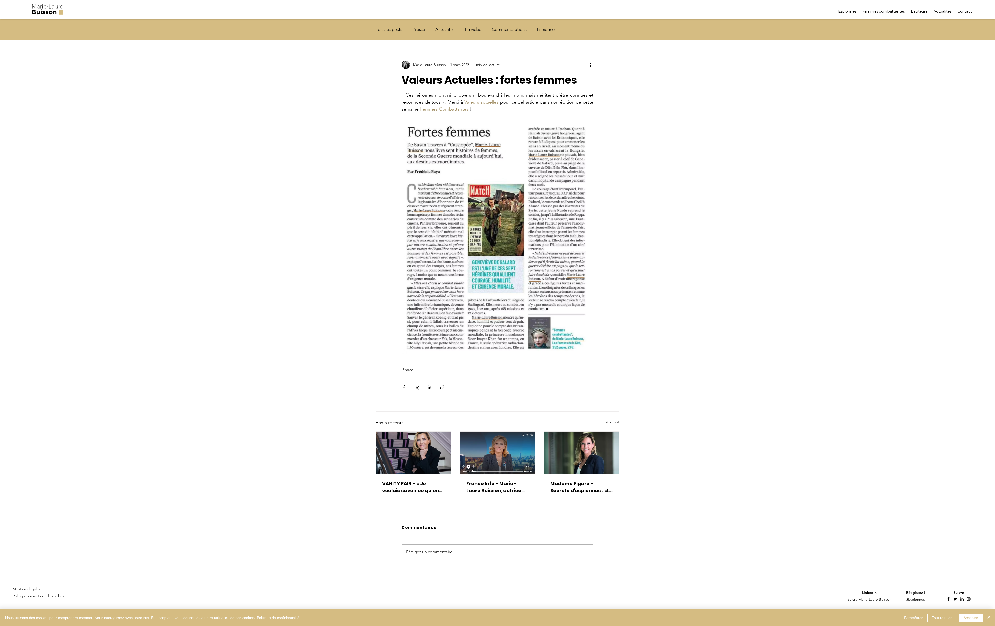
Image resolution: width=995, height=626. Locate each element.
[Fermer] (989, 618)
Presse (419, 29)
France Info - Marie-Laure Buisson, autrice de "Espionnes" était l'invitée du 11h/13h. (493, 487)
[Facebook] (948, 598)
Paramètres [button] (913, 617)
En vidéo (473, 29)
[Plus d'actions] (590, 65)
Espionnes (546, 29)
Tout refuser (942, 617)
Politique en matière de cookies (39, 596)
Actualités (444, 29)
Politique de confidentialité (278, 617)
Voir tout (612, 422)
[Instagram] (968, 598)
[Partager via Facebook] (404, 387)
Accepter (971, 617)
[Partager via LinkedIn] (429, 387)
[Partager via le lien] (442, 387)
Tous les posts (389, 29)
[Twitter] (955, 598)
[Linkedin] (962, 598)
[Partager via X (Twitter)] (416, 387)
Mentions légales (26, 589)
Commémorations (509, 29)
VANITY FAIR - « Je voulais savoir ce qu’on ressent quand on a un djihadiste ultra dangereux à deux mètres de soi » (410, 487)
